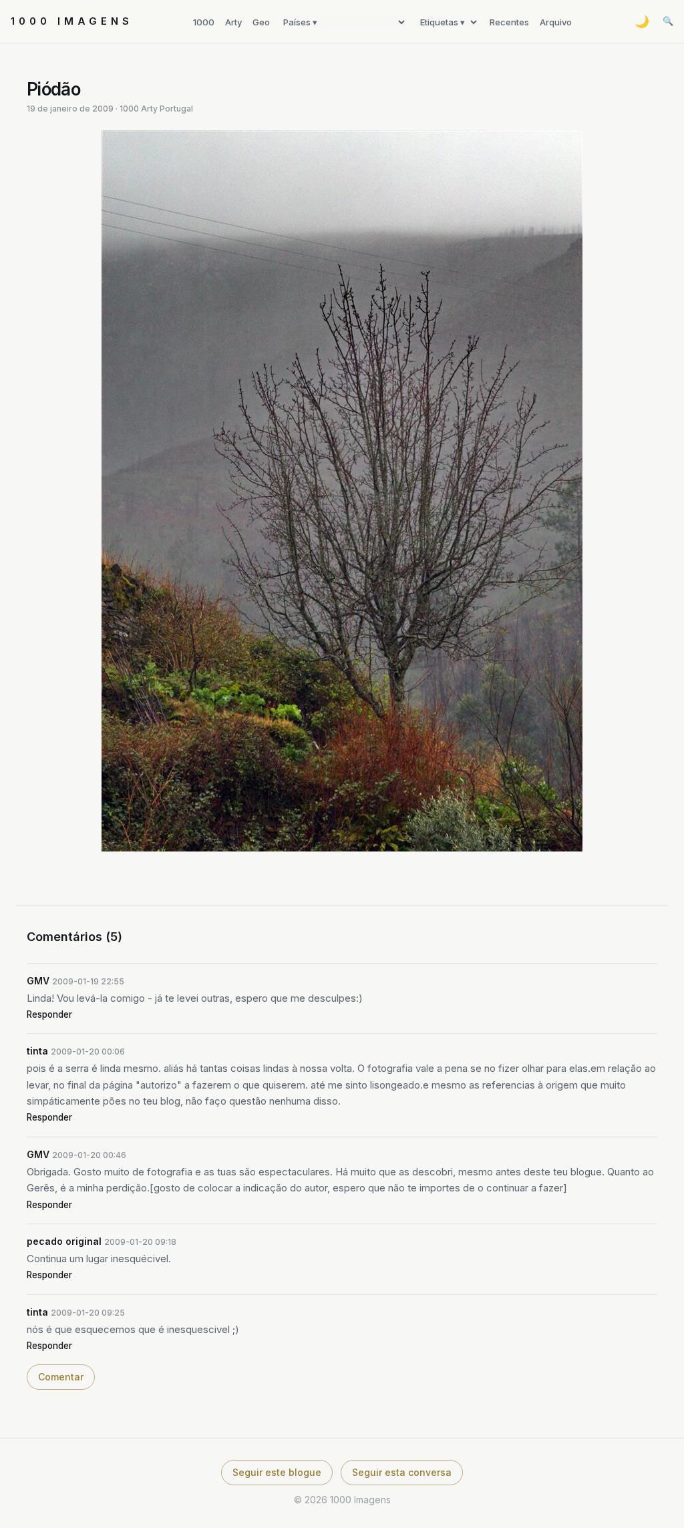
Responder (49, 1014)
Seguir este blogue (276, 1472)
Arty (233, 22)
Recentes (509, 22)
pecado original (64, 1241)
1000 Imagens (72, 21)
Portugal (176, 109)
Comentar (60, 1376)
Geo (261, 22)
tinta (37, 1051)
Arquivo (556, 22)
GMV (38, 980)
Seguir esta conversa (402, 1472)
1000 (203, 22)
